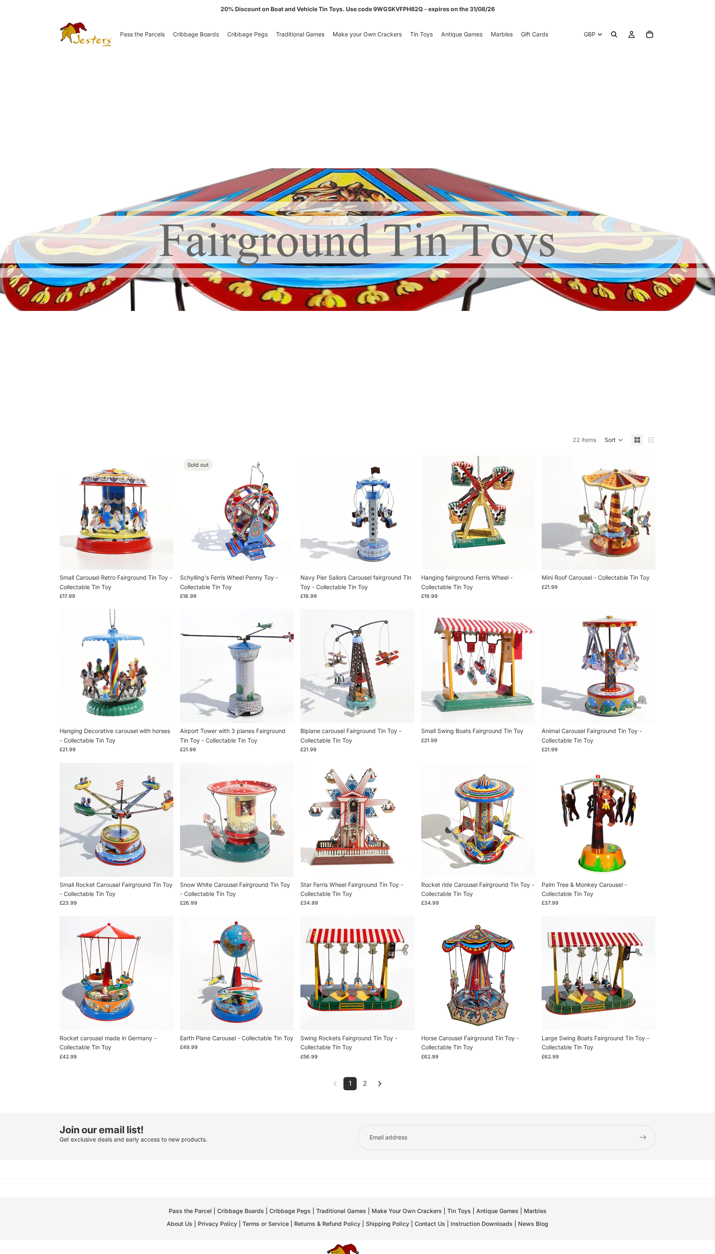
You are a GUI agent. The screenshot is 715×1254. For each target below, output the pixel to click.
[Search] (614, 34)
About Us (179, 1223)
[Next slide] (161, 513)
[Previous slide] (72, 513)
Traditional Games (341, 1210)
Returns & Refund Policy (328, 1223)
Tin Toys (459, 1210)
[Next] (379, 1083)
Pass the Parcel (190, 1210)
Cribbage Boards (240, 1210)
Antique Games (497, 1210)
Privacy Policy (217, 1223)
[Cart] (650, 34)
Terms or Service (265, 1223)
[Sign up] (643, 1137)
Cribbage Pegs (290, 1210)
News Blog (533, 1223)
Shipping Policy (387, 1223)
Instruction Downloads (482, 1223)
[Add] (160, 556)
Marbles (535, 1210)
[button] (614, 440)
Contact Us (430, 1223)
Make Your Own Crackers (407, 1210)
